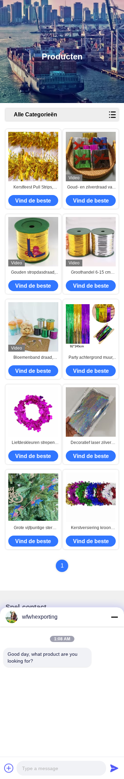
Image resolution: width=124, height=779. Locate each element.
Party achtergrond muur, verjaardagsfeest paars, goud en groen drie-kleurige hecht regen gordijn (91, 357)
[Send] (114, 768)
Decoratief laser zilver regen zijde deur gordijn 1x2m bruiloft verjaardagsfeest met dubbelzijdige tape (91, 443)
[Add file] (9, 768)
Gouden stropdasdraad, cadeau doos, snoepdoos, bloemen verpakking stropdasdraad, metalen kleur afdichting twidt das (33, 272)
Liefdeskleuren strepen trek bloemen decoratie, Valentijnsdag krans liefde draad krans (33, 443)
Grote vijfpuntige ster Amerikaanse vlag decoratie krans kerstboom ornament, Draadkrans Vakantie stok (33, 528)
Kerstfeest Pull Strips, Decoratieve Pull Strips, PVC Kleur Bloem (33, 187)
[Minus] (114, 617)
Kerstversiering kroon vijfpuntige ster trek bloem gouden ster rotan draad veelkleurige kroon (91, 528)
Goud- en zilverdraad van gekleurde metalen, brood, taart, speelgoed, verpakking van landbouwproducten (90, 187)
